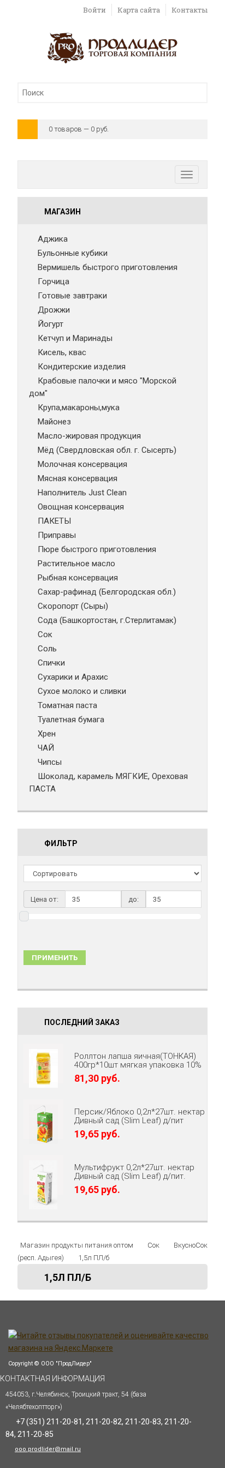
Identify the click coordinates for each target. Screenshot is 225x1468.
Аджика (53, 239)
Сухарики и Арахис (73, 677)
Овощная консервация (81, 507)
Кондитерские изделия (82, 367)
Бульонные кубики (73, 253)
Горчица (53, 281)
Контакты (189, 10)
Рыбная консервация (78, 578)
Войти (94, 10)
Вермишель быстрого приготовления (107, 267)
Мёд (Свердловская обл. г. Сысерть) (107, 450)
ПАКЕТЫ (54, 521)
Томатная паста (67, 705)
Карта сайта (138, 10)
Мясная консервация (77, 478)
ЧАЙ (46, 748)
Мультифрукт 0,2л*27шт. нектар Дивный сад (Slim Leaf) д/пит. (134, 1172)
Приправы (57, 535)
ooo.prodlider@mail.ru (48, 1449)
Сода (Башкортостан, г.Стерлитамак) (107, 620)
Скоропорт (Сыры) (73, 606)
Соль (47, 649)
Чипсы (50, 762)
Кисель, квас (62, 352)
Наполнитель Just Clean (82, 493)
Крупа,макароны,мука (79, 407)
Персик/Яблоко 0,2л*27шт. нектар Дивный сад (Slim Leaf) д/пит (139, 1116)
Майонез (54, 422)
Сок (45, 634)
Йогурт (50, 324)
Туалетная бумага (71, 719)
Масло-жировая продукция (89, 436)
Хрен (47, 734)
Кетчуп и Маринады (75, 338)
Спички (51, 663)
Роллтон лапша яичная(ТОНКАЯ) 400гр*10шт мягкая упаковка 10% (138, 1060)
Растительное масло (76, 563)
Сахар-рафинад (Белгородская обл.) (107, 592)
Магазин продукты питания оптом (76, 1245)
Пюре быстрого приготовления (97, 549)
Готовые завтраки (72, 296)
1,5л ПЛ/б (93, 1258)
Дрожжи (54, 310)
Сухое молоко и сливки (82, 691)
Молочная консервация (82, 464)
